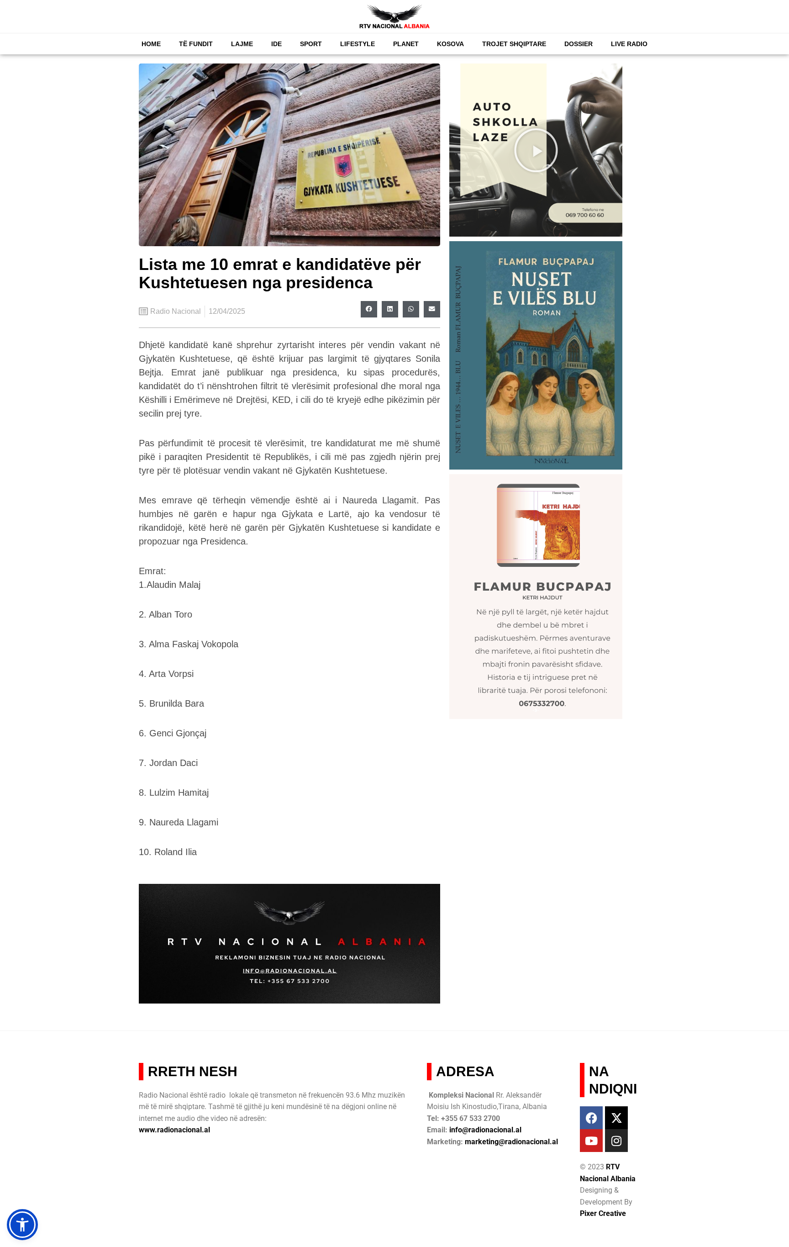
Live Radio (629, 44)
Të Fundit (196, 44)
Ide (276, 44)
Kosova (450, 44)
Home (151, 44)
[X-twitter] (616, 1117)
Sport (311, 44)
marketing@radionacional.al (511, 1141)
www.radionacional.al (174, 1129)
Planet (406, 44)
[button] (369, 309)
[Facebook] (591, 1117)
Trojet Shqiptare (514, 44)
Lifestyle (357, 44)
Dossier (578, 44)
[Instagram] (616, 1140)
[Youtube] (591, 1140)
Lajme (242, 44)
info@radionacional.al (485, 1129)
